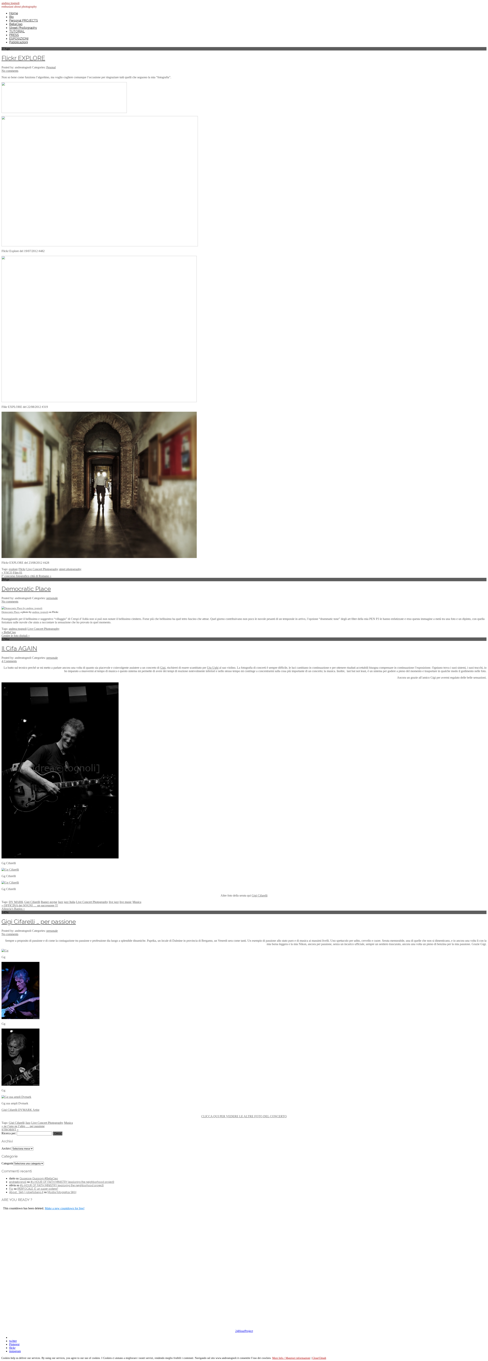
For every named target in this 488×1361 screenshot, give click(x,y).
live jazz (114, 902)
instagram (15, 1351)
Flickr (22, 569)
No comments (10, 70)
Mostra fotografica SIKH (61, 1192)
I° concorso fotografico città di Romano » (26, 576)
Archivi (6, 1148)
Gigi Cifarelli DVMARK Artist (20, 1109)
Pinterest (14, 1344)
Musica (136, 902)
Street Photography (23, 28)
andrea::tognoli (10, 3)
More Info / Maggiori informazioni (291, 1358)
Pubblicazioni (18, 42)
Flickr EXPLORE (23, 58)
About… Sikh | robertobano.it (26, 1192)
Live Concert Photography (42, 569)
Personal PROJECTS (23, 20)
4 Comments (9, 661)
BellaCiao (15, 24)
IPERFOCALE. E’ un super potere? (37, 1188)
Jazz (60, 902)
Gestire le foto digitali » (16, 635)
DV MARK (16, 902)
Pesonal (51, 67)
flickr (12, 1347)
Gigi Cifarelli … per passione (39, 921)
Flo (11, 1188)
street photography (70, 569)
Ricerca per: (9, 1133)
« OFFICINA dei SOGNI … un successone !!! (30, 905)
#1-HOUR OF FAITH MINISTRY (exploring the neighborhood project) (72, 1181)
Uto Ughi (212, 667)
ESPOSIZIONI (18, 38)
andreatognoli (17, 1181)
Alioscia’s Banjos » (13, 908)
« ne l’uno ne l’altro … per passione (23, 1126)
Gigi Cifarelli (259, 895)
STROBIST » (10, 1129)
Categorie (7, 1163)
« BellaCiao (9, 632)
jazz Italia (69, 902)
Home (13, 13)
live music (126, 902)
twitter (13, 1341)
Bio (11, 17)
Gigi (162, 667)
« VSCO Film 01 (12, 572)
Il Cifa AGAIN (19, 648)
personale (52, 598)
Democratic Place (26, 588)
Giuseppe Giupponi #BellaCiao (38, 1178)
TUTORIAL (17, 31)
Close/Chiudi (319, 1358)
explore (13, 569)
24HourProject (244, 1331)
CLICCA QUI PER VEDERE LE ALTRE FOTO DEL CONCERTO (244, 1116)
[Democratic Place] (22, 608)
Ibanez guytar (49, 902)
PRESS (14, 35)
